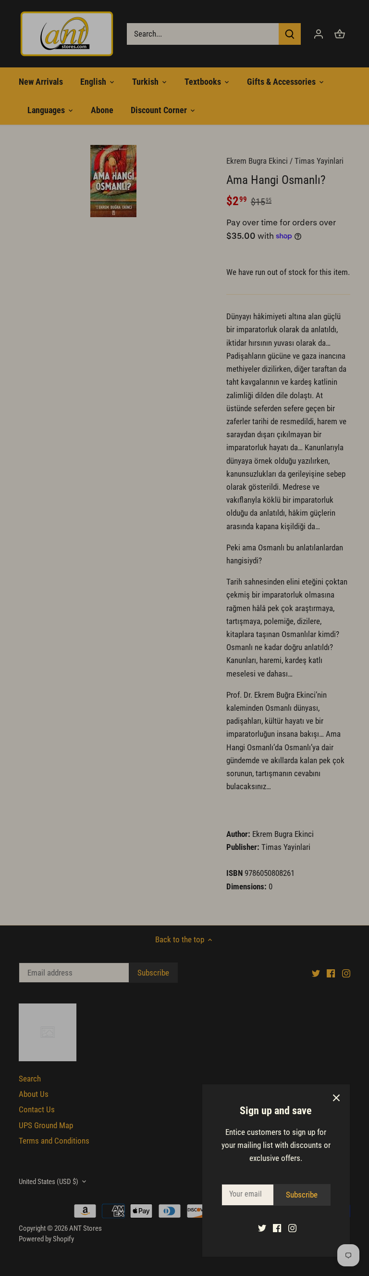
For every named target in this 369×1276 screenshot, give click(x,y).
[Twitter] (262, 1228)
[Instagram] (292, 1228)
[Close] (336, 1097)
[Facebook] (277, 1228)
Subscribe (302, 1194)
